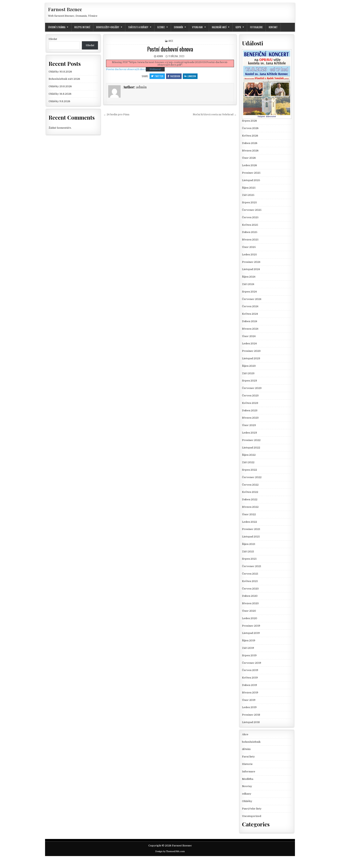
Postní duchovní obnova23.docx (126, 69)
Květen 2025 (250, 224)
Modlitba (247, 778)
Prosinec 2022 (251, 440)
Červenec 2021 (251, 566)
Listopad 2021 (251, 536)
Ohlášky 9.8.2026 (59, 101)
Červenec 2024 (251, 299)
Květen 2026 (250, 135)
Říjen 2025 (249, 187)
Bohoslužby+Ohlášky (107, 27)
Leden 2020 (249, 618)
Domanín (178, 27)
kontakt (273, 27)
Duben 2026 (249, 143)
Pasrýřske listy (251, 808)
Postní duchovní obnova (170, 49)
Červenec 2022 (251, 477)
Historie (247, 764)
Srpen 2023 (249, 380)
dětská (246, 749)
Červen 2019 (250, 670)
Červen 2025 (250, 217)
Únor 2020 (249, 610)
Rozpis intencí (82, 27)
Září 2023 (248, 373)
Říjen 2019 (248, 640)
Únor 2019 (248, 700)
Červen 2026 (250, 128)
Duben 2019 (249, 685)
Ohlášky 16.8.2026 (60, 93)
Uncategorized (251, 816)
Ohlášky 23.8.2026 (60, 86)
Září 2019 (248, 647)
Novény (247, 786)
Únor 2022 (249, 514)
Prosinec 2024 (251, 261)
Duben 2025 (249, 232)
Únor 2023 (249, 425)
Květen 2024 (250, 313)
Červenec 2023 (251, 388)
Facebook (175, 76)
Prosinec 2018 (251, 714)
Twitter (158, 76)
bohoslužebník (251, 741)
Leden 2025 (249, 254)
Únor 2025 (249, 247)
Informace (248, 771)
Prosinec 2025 (251, 172)
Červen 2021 (250, 573)
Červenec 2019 (251, 662)
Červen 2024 (250, 306)
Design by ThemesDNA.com (170, 851)
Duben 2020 (250, 595)
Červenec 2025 (251, 209)
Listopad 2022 (251, 447)
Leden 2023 (249, 432)
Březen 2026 (250, 150)
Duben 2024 (249, 321)
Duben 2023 (249, 410)
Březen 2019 (250, 692)
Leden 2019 (249, 707)
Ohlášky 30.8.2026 (60, 71)
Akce (170, 40)
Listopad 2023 (251, 358)
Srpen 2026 (249, 120)
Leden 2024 (249, 343)
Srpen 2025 (249, 202)
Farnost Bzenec (65, 9)
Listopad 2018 (251, 722)
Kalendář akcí (219, 27)
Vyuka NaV (197, 27)
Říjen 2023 (249, 365)
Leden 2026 (249, 165)
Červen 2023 (250, 395)
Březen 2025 (250, 239)
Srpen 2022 (249, 469)
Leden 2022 (249, 521)
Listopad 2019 (251, 633)
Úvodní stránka (56, 27)
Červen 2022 (250, 484)
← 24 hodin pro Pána (116, 114)
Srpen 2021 (249, 558)
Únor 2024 (249, 336)
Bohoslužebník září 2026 (64, 78)
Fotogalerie (256, 27)
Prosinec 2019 (251, 625)
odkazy (246, 793)
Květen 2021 (250, 581)
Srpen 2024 (249, 291)
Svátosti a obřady (138, 27)
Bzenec (161, 27)
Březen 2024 (250, 328)
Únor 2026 (249, 157)
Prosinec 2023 (251, 350)
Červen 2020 (250, 588)
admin (160, 56)
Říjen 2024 (248, 276)
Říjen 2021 (248, 544)
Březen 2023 (250, 417)
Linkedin (192, 76)
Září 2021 (248, 551)
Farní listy (248, 756)
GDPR (238, 27)
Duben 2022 (249, 499)
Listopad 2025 (251, 180)
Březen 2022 (250, 506)
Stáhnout (155, 69)
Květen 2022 (250, 491)
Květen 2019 (250, 677)
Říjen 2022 (249, 454)
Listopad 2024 (251, 269)
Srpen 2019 (249, 655)
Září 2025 (248, 194)
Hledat (53, 39)
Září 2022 (248, 462)
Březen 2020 (250, 603)
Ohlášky (247, 801)
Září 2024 (248, 284)
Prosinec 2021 (251, 529)
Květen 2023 (250, 403)
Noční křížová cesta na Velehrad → (215, 114)
